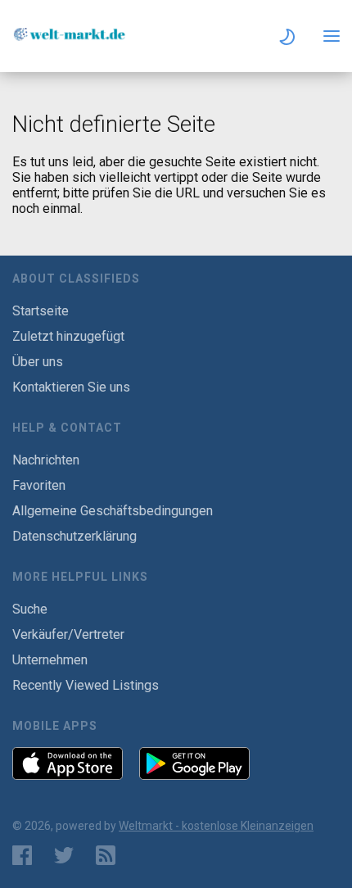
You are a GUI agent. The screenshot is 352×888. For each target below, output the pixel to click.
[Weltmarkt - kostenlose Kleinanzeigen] (69, 37)
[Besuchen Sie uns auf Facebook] (22, 855)
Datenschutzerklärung (74, 536)
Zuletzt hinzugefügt (68, 336)
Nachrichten (45, 460)
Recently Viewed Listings (85, 685)
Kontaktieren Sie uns (71, 387)
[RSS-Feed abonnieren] (109, 855)
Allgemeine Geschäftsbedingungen (112, 511)
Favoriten (38, 485)
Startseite (40, 311)
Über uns (37, 361)
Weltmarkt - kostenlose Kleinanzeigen (216, 825)
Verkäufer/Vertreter (68, 634)
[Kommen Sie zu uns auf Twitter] (64, 855)
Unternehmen (50, 660)
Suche (29, 609)
